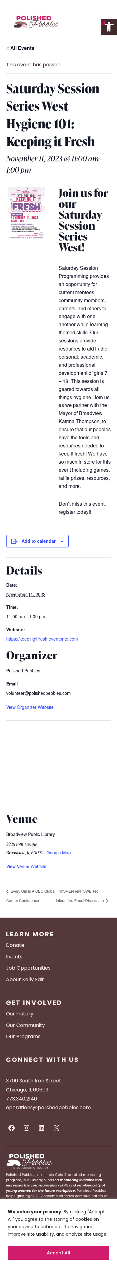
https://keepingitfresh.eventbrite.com (42, 639)
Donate (15, 945)
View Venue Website (26, 866)
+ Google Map (57, 852)
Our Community (25, 1025)
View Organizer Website (30, 707)
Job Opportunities (28, 967)
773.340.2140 (21, 1098)
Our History (19, 1013)
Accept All (58, 1253)
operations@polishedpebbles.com (48, 1107)
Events (14, 956)
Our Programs (23, 1036)
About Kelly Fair (25, 979)
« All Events (20, 47)
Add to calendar (39, 541)
